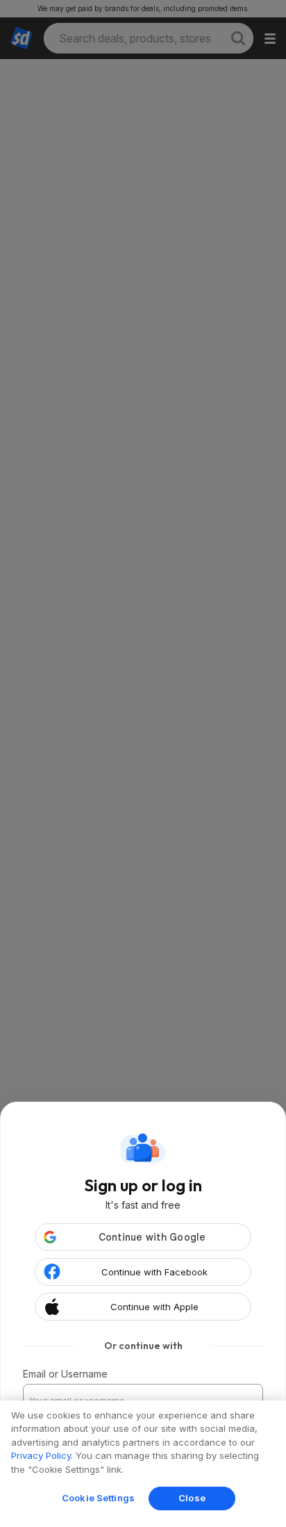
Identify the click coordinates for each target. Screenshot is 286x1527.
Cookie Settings (98, 1497)
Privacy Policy (41, 1455)
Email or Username (65, 1374)
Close (191, 1497)
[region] (143, 1464)
